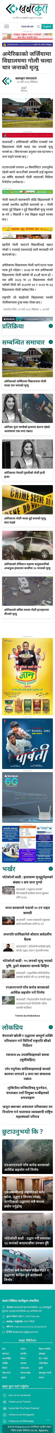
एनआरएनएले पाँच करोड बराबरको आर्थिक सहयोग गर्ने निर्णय (27, 1167)
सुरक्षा (22, 1377)
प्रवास (4, 1377)
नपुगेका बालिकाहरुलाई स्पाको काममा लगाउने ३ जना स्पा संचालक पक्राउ (27, 1073)
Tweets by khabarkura (27, 1015)
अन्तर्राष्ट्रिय (6, 1358)
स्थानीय (23, 1353)
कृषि (41, 1367)
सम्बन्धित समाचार (23, 342)
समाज (41, 1377)
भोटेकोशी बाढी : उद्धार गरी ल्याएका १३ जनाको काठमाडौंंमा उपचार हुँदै (27, 1240)
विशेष (4, 1367)
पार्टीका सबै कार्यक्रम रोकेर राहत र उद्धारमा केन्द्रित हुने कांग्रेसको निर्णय (26, 1275)
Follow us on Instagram (21, 1414)
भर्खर (8, 868)
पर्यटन (23, 1348)
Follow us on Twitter (20, 1401)
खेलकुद (42, 1353)
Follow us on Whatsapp (21, 1421)
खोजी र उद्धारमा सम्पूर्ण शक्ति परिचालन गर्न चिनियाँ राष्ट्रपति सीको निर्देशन (27, 1040)
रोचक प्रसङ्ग (25, 1372)
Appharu (43, 1430)
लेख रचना (6, 1372)
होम (4, 1348)
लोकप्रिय (12, 1027)
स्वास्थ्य (23, 1363)
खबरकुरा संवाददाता (26, 78)
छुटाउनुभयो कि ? (22, 1131)
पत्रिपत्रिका (43, 1363)
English (47, 26)
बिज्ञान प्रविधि (44, 1348)
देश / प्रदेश (43, 1358)
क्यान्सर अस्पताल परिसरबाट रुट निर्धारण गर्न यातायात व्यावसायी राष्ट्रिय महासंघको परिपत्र (27, 1111)
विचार (23, 1358)
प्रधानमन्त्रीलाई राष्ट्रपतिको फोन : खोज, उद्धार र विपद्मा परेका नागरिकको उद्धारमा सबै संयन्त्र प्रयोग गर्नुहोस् (25, 1199)
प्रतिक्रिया (13, 326)
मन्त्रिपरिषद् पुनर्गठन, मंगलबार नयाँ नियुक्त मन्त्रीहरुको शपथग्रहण (27, 1092)
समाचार (5, 1353)
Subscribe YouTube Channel (24, 1408)
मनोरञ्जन (24, 1367)
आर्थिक (5, 1363)
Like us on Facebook (20, 1395)
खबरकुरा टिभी (45, 1372)
